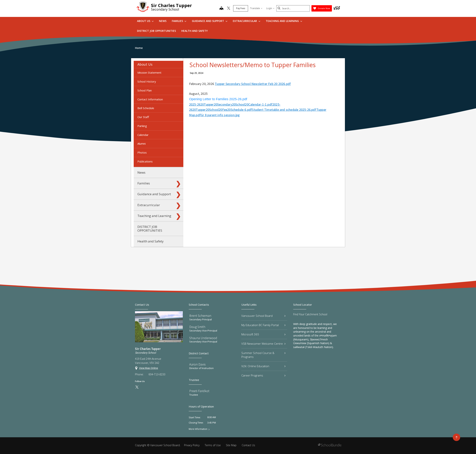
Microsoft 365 (250, 334)
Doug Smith (197, 327)
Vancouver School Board (257, 316)
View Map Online (148, 368)
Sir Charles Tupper (171, 5)
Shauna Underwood (203, 338)
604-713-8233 (157, 374)
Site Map (231, 445)
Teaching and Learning (283, 21)
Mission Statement (149, 72)
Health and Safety (194, 31)
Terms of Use (213, 445)
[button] (178, 64)
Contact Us (248, 445)
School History (146, 81)
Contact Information (150, 99)
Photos (142, 152)
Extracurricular (245, 21)
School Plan (144, 90)
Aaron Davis (197, 364)
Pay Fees (240, 8)
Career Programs (252, 375)
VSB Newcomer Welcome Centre (262, 343)
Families (178, 21)
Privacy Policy (192, 445)
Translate (255, 8)
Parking (142, 126)
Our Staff (143, 117)
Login (269, 8)
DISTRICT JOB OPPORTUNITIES (156, 31)
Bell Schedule (145, 108)
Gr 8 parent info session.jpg (220, 115)
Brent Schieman (200, 315)
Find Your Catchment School (310, 314)
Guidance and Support (208, 21)
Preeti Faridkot (199, 391)
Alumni (141, 143)
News (162, 21)
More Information (198, 429)
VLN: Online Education (255, 366)
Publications (145, 161)
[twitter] (229, 8)
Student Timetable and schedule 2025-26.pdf (284, 109)
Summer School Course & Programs (257, 355)
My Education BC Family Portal (260, 325)
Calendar (143, 135)
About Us (144, 21)
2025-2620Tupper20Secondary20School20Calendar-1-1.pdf (230, 104)
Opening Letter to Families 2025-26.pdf (218, 99)
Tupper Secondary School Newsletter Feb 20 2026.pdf (253, 84)
